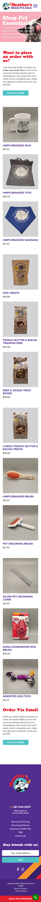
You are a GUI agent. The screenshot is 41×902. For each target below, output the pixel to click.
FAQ (20, 832)
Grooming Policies (20, 825)
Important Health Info (20, 828)
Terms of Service (20, 888)
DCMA (20, 886)
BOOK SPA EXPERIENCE (20, 898)
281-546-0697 (22, 807)
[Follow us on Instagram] (22, 869)
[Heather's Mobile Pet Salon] (17, 6)
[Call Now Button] (35, 897)
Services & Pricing (20, 821)
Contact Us (20, 835)
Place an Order (15, 93)
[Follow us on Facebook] (18, 869)
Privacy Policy (21, 891)
